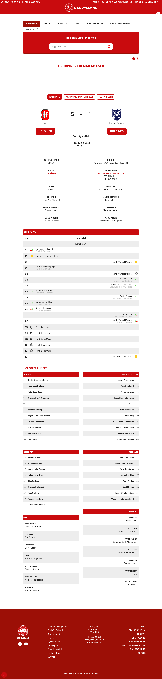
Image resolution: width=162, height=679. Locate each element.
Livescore (31, 29)
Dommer (5, 2)
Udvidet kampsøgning (120, 24)
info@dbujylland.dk (94, 640)
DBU (143, 627)
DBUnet (51, 657)
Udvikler (111, 208)
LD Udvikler (51, 218)
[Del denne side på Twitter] (137, 59)
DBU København (136, 642)
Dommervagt (54, 634)
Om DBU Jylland (55, 630)
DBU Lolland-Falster (133, 646)
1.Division (51, 174)
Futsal (141, 653)
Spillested (111, 171)
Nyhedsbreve (54, 642)
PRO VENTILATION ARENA (111, 174)
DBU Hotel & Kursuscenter (119, 2)
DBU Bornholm (137, 630)
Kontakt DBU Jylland (57, 627)
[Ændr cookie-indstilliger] (4, 675)
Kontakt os (98, 2)
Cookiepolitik (54, 653)
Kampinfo (54, 97)
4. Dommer (111, 218)
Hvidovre (45, 123)
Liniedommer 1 (111, 197)
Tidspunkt (111, 187)
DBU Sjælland (137, 649)
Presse (51, 638)
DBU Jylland (138, 638)
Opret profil (154, 2)
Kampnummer (51, 160)
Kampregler (106, 97)
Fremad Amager (116, 123)
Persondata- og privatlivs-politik (81, 674)
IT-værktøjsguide (31, 2)
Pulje (51, 171)
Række (111, 160)
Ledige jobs (53, 646)
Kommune (15, 2)
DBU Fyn (141, 634)
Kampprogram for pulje (79, 97)
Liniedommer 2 (51, 208)
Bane (51, 187)
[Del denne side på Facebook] (133, 59)
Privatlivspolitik (55, 649)
